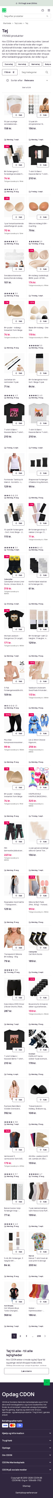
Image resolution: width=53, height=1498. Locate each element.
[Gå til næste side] (45, 1336)
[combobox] (26, 16)
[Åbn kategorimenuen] (49, 10)
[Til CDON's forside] (4, 10)
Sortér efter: (17, 80)
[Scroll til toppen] (47, 1382)
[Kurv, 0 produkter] (43, 10)
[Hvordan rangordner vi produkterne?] (7, 80)
